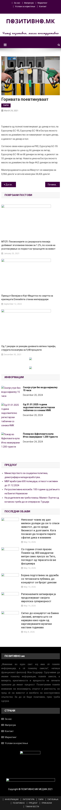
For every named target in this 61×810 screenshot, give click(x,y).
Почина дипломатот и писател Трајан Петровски (54, 184)
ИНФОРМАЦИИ (12, 799)
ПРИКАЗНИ (47, 803)
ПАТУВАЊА (52, 799)
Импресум (29, 3)
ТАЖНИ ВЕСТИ (32, 806)
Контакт (42, 6)
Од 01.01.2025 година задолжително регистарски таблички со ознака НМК (39, 407)
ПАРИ (6, 105)
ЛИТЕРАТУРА (28, 799)
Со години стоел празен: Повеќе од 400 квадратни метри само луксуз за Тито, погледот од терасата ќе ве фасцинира (38, 556)
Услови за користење (25, 6)
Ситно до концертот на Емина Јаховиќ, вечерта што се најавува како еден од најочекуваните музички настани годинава (40, 620)
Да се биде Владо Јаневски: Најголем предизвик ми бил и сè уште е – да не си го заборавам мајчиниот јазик (11, 184)
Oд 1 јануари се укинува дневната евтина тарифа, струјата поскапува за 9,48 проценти (28, 348)
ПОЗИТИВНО (19, 803)
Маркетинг (42, 3)
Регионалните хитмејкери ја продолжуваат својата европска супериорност (38, 598)
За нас (17, 3)
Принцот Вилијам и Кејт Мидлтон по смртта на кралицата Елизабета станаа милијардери (27, 297)
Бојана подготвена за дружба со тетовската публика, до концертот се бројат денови (40, 579)
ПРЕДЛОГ (33, 803)
